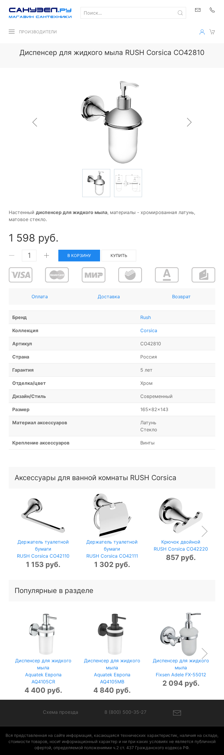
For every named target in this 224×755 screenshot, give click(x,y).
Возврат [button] (181, 296)
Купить (119, 255)
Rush (145, 317)
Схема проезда (60, 712)
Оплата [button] (40, 296)
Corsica (148, 330)
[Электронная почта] (177, 713)
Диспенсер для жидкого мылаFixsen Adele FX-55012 (181, 667)
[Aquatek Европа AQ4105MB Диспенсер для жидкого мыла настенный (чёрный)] (112, 634)
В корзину (79, 255)
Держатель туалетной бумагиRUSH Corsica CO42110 (43, 549)
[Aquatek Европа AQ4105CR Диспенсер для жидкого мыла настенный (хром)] (43, 634)
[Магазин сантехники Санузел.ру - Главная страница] (36, 13)
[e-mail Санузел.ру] (198, 9)
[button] (12, 31)
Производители (38, 31)
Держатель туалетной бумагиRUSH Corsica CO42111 (112, 549)
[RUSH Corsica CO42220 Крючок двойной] (181, 515)
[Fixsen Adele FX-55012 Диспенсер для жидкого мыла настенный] (181, 634)
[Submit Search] (180, 13)
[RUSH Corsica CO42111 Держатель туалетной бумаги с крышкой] (112, 515)
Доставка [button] (109, 296)
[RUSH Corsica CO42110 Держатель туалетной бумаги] (43, 515)
